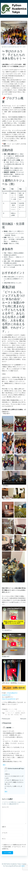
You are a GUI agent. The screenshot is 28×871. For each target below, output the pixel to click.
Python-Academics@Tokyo (10, 47)
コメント (5, 807)
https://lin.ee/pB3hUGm (9, 699)
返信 (4, 765)
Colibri (23, 866)
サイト (4, 839)
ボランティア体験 (12, 709)
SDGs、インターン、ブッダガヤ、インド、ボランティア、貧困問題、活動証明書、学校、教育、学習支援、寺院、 (15, 712)
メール (4, 833)
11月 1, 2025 (22, 47)
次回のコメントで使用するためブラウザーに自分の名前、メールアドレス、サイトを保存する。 (14, 847)
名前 (4, 827)
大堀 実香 (8, 727)
